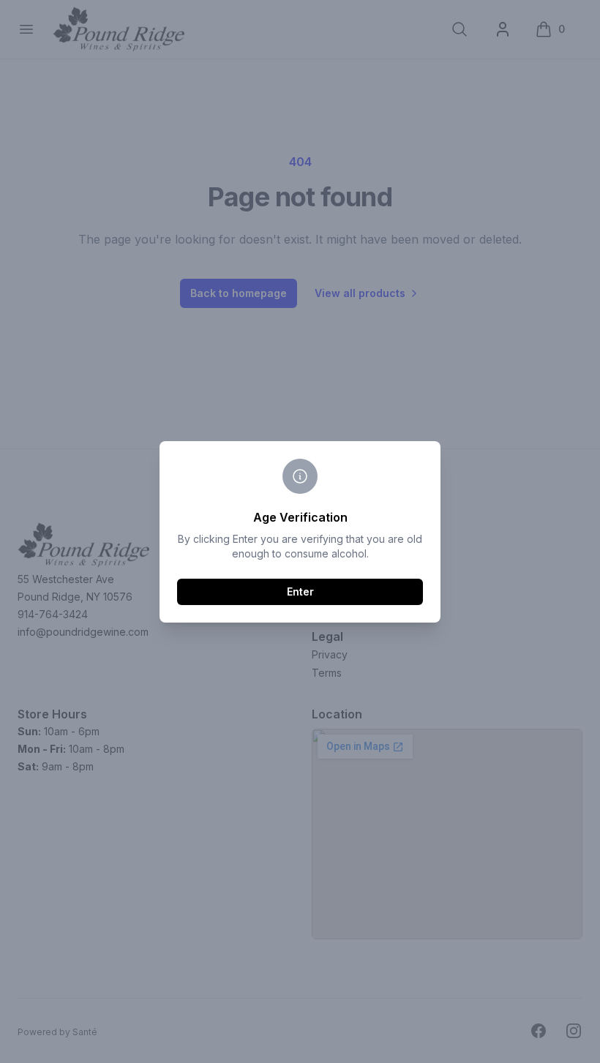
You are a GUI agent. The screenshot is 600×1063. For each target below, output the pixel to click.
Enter (300, 591)
